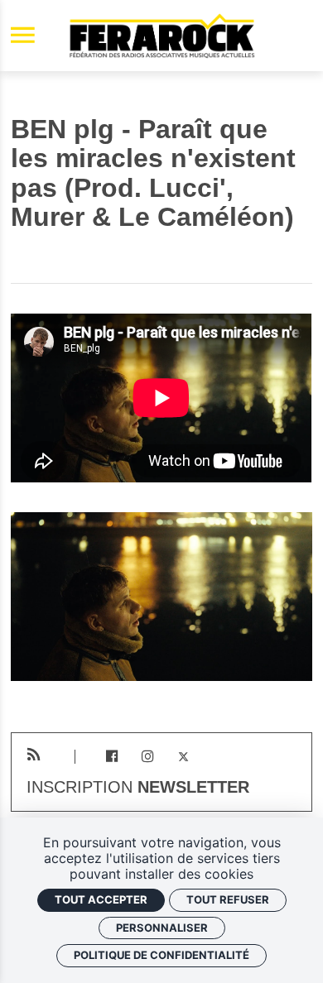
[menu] (23, 36)
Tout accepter (101, 899)
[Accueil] (161, 35)
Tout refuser (227, 899)
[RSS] (34, 755)
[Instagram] (148, 757)
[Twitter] (183, 757)
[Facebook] (111, 757)
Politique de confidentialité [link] (161, 954)
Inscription (138, 787)
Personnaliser (162, 927)
